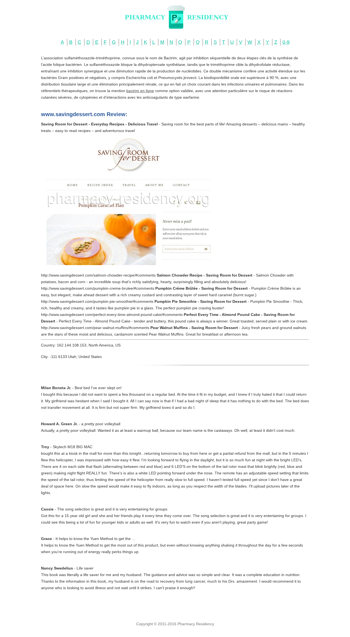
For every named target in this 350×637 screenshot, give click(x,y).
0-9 (286, 42)
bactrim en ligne (140, 91)
